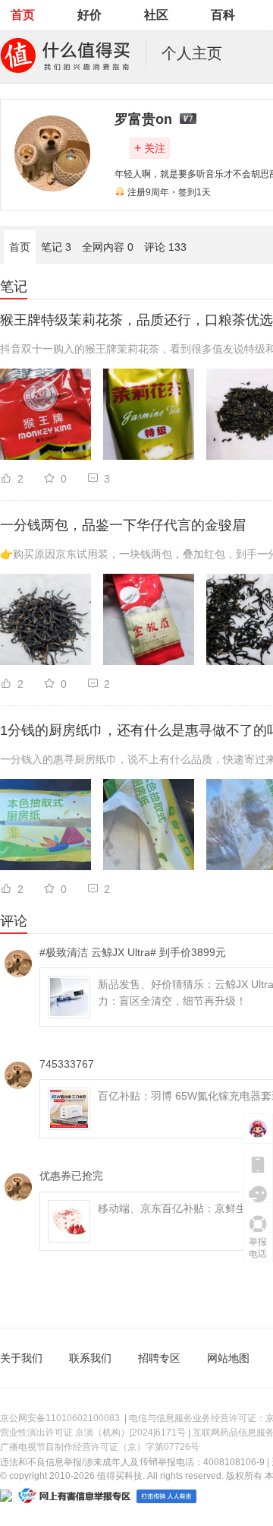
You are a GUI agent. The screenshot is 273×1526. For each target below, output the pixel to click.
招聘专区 (159, 1358)
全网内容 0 (107, 247)
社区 (156, 14)
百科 (223, 14)
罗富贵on (143, 119)
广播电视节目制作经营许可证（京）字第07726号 (99, 1447)
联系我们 (90, 1358)
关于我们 (21, 1358)
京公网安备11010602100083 (60, 1418)
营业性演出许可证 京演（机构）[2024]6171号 (93, 1432)
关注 (149, 147)
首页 (23, 14)
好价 (89, 14)
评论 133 (165, 247)
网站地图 (228, 1358)
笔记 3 (56, 247)
